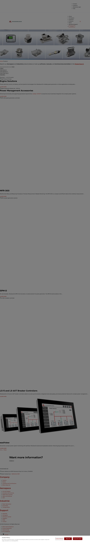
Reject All (68, 538)
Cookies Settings (59, 538)
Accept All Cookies (78, 538)
